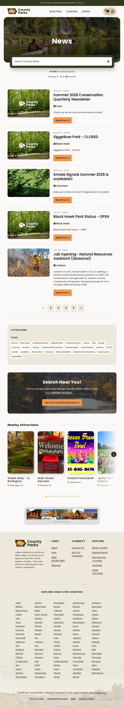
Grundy (57, 630)
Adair (18, 602)
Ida (36, 638)
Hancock (20, 634)
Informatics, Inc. (98, 692)
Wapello (96, 669)
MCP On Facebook (77, 554)
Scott (37, 665)
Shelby (57, 665)
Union (56, 669)
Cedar (19, 614)
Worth (57, 677)
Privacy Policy (37, 698)
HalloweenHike (63, 351)
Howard (96, 634)
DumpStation (87, 347)
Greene (38, 630)
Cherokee (62, 185)
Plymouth (96, 657)
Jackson (61, 265)
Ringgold (96, 661)
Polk (37, 661)
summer (15, 347)
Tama (18, 669)
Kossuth (96, 641)
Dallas (95, 618)
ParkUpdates (71, 347)
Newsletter (16, 356)
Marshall (77, 649)
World (14, 342)
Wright (76, 677)
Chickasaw (78, 614)
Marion (57, 649)
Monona (39, 653)
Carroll (76, 610)
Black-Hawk (63, 143)
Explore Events (100, 552)
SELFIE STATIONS (97, 572)
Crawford (77, 618)
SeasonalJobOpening (84, 351)
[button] (46, 496)
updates (25, 351)
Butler (37, 610)
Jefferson (20, 641)
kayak (101, 342)
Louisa (57, 645)
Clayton (38, 618)
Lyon (94, 645)
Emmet (38, 626)
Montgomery (79, 653)
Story (94, 665)
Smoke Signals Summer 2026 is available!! (80, 176)
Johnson (39, 641)
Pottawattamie (61, 661)
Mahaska (39, 649)
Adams (38, 602)
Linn (36, 645)
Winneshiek (21, 677)
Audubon (96, 602)
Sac (17, 665)
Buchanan (97, 606)
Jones (57, 641)
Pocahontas (22, 661)
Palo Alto (77, 657)
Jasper (95, 638)
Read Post (61, 120)
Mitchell (19, 653)
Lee (17, 645)
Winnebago (97, 673)
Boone (57, 606)
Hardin (38, 634)
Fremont (20, 630)
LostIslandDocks (40, 342)
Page (56, 657)
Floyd (75, 626)
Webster (77, 673)
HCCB (109, 347)
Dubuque (20, 626)
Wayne (57, 673)
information (37, 351)
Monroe (57, 653)
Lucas (75, 645)
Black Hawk (40, 606)
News (54, 547)
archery (26, 347)
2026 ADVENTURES (58, 559)
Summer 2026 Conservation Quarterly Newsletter (78, 97)
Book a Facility (100, 547)
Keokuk (76, 641)
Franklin (95, 626)
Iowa (56, 638)
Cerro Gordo (41, 614)
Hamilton (96, 630)
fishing (36, 347)
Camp (86, 342)
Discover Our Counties (99, 559)
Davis (18, 622)
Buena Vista (21, 610)
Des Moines (78, 622)
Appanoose (79, 602)
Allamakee (59, 602)
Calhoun (58, 610)
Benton (19, 606)
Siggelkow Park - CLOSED (75, 136)
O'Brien (19, 657)
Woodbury (40, 677)
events (14, 351)
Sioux (75, 665)
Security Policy (86, 698)
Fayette (57, 626)
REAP (73, 698)
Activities (97, 565)
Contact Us (78, 547)
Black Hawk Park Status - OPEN (81, 216)
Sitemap (56, 565)
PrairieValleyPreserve (52, 347)
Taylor (38, 669)
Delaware (59, 622)
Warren (19, 673)
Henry (75, 634)
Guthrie (76, 630)
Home (58, 33)
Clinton (57, 618)
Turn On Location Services (60, 402)
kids (94, 342)
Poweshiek (78, 661)
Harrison (58, 634)
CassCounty (103, 351)
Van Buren (78, 669)
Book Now (56, 11)
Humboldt (20, 638)
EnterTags (25, 342)
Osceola (39, 657)
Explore (100, 347)
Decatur (39, 622)
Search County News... (28, 61)
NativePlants (57, 342)
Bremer (76, 606)
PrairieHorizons (73, 342)
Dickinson (96, 622)
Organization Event (57, 698)
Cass (59, 106)
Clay (18, 618)
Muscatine (97, 653)
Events (86, 11)
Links (53, 552)
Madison (20, 649)
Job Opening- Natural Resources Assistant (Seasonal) (82, 256)
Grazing (49, 351)
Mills (94, 649)
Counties (71, 11)
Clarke (95, 614)
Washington (40, 673)
